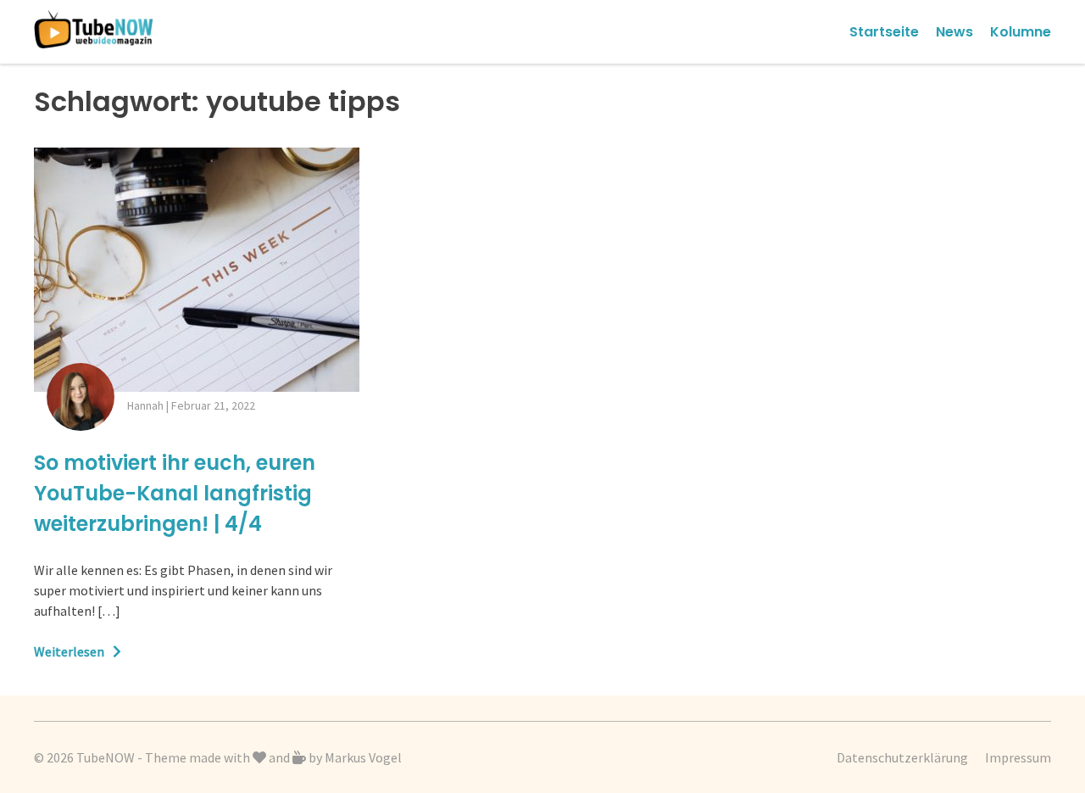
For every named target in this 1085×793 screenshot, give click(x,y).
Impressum (1018, 757)
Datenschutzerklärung (902, 757)
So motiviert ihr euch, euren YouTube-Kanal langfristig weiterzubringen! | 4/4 (174, 493)
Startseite (884, 32)
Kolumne (1020, 32)
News (954, 32)
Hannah (145, 405)
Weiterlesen (69, 651)
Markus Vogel (363, 757)
